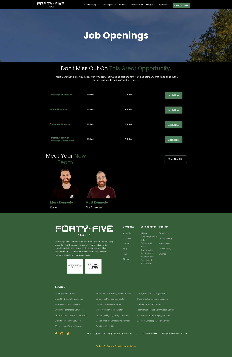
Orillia (143, 240)
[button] (90, 5)
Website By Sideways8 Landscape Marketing (116, 346)
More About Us (175, 159)
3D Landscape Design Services (69, 326)
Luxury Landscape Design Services (152, 293)
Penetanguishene (149, 236)
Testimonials (164, 243)
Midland (144, 233)
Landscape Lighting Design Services (112, 315)
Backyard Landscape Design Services (153, 320)
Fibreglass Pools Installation (67, 304)
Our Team (127, 238)
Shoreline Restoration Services (69, 309)
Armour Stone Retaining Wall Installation (113, 293)
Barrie (143, 246)
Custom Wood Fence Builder (108, 304)
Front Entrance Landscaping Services (153, 315)
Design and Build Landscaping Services (113, 320)
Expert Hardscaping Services (68, 320)
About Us (127, 233)
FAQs (125, 254)
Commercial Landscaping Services (152, 299)
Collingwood (146, 243)
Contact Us (164, 233)
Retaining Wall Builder (105, 326)
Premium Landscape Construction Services (156, 309)
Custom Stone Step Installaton (109, 309)
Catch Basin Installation (65, 293)
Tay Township (147, 250)
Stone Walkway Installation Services (71, 315)
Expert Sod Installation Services (69, 299)
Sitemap (126, 259)
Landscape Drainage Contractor (110, 299)
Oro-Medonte (147, 260)
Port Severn (146, 263)
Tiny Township (147, 253)
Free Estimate (181, 5)
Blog (125, 248)
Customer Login (166, 238)
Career (126, 243)
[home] (51, 5)
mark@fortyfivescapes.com (174, 333)
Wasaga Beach (147, 256)
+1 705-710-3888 (149, 333)
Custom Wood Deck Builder (149, 304)
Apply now (173, 95)
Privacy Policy (165, 248)
